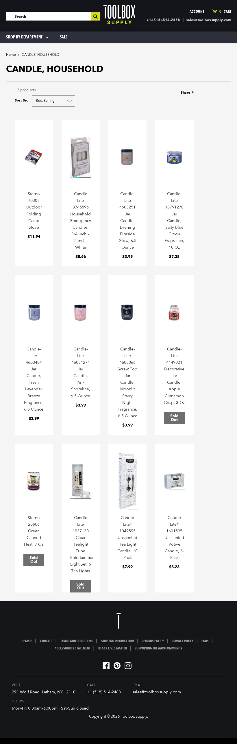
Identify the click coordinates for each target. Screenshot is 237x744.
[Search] (95, 16)
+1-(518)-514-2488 (163, 20)
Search (27, 641)
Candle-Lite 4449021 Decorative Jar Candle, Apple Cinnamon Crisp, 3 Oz (174, 376)
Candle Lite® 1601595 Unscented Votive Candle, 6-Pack (174, 538)
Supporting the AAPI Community (158, 648)
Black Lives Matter (112, 648)
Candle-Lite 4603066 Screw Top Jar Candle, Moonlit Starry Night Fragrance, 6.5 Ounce (127, 382)
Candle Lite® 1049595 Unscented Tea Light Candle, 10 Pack (127, 538)
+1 (177, 92)
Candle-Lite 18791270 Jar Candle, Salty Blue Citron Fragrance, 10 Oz (174, 221)
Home (11, 55)
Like (157, 92)
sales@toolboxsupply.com (208, 20)
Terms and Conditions (76, 641)
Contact (46, 641)
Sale (63, 37)
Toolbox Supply (134, 717)
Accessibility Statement (72, 648)
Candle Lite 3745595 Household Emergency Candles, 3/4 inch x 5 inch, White (80, 221)
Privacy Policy (183, 641)
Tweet (167, 92)
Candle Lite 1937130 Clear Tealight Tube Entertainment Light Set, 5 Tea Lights (83, 544)
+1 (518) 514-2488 (104, 692)
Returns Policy (153, 641)
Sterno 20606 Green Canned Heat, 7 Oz (33, 531)
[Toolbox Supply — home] (119, 16)
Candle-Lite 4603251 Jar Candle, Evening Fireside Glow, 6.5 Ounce (127, 221)
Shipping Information (117, 641)
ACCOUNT (197, 12)
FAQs (205, 641)
